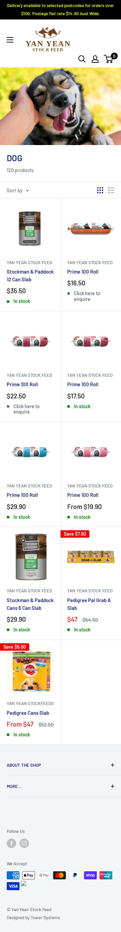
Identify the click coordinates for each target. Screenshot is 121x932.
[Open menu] (10, 40)
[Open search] (82, 59)
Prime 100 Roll (82, 272)
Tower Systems (45, 917)
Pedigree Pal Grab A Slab (89, 604)
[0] (109, 59)
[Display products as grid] (100, 190)
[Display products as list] (111, 190)
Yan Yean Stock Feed (29, 262)
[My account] (95, 59)
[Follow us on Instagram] (24, 843)
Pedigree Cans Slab (28, 713)
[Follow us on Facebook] (11, 843)
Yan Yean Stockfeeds (30, 703)
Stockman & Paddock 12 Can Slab (30, 275)
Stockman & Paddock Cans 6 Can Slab (30, 604)
